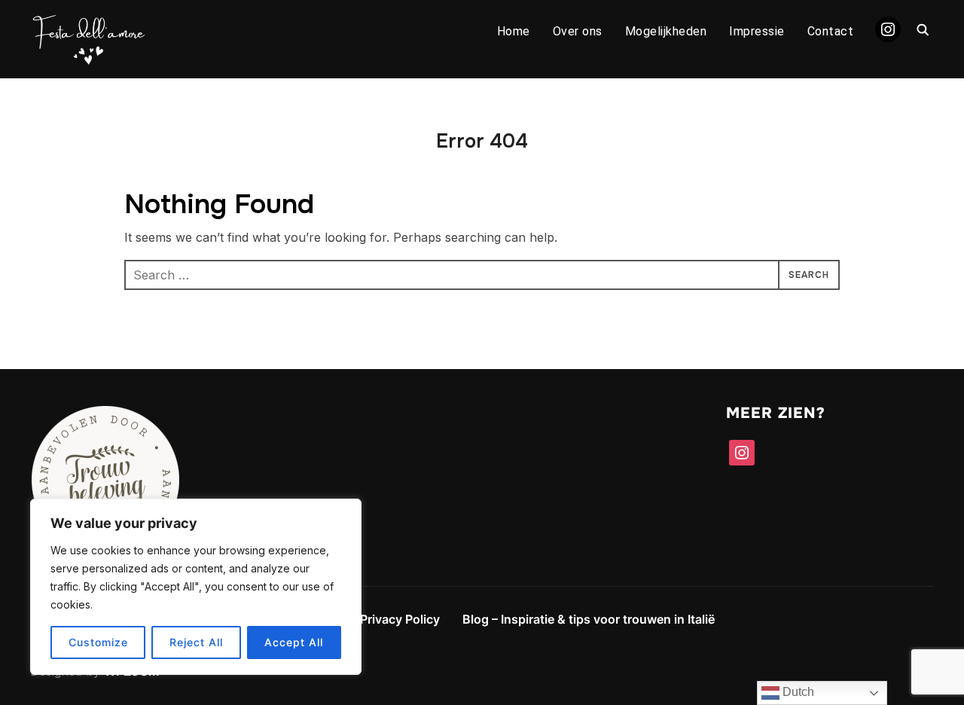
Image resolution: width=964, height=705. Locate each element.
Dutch (796, 691)
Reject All (196, 642)
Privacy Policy (400, 619)
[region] (196, 587)
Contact (830, 31)
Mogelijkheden (666, 31)
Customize (98, 642)
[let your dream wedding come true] (105, 415)
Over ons (577, 31)
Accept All (293, 642)
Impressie (757, 31)
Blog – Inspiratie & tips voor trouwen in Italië (588, 619)
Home (513, 31)
